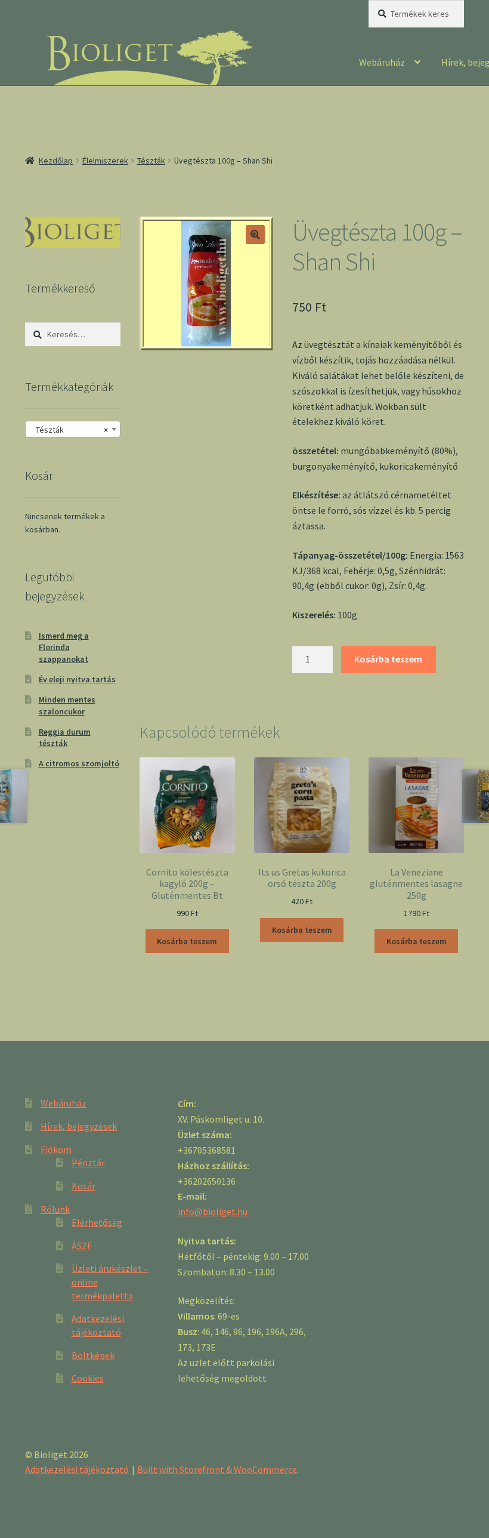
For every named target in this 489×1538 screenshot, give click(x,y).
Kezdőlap (56, 160)
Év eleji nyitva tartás (77, 679)
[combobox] (72, 429)
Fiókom (56, 1149)
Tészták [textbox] (69, 429)
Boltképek (93, 1355)
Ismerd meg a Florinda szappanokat (64, 647)
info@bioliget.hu (212, 1212)
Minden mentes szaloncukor (67, 705)
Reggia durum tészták (65, 737)
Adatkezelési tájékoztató (77, 1469)
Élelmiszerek (105, 160)
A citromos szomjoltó (79, 763)
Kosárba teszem (388, 659)
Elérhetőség (97, 1222)
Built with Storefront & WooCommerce (217, 1469)
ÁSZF (82, 1246)
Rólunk (55, 1209)
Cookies (88, 1378)
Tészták (151, 160)
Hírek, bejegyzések (79, 1126)
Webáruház (382, 62)
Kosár (83, 1186)
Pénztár (88, 1163)
